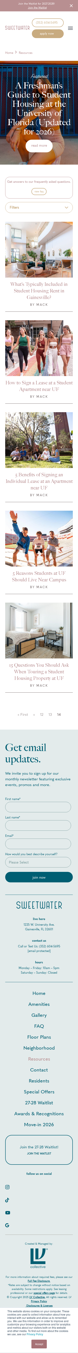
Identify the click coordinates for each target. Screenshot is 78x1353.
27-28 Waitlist (39, 1102)
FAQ (39, 1025)
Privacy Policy (35, 1334)
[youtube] (39, 1211)
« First (23, 714)
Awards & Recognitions (39, 1113)
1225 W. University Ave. (39, 925)
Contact (39, 1069)
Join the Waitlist (37, 7)
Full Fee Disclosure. (39, 1281)
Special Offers (39, 1091)
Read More (39, 145)
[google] (39, 1224)
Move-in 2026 (39, 1124)
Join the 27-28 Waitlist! (39, 1150)
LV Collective (37, 1297)
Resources (39, 1058)
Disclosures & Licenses (39, 1305)
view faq (39, 191)
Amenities (39, 1003)
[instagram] (39, 1185)
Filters (14, 207)
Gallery (39, 1014)
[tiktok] (39, 1198)
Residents (39, 1080)
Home (9, 53)
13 (50, 714)
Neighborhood (39, 1047)
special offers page (44, 1293)
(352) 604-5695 (47, 23)
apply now (47, 33)
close (71, 5)
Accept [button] (39, 1344)
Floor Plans (39, 1036)
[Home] (17, 28)
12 (41, 714)
